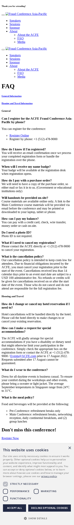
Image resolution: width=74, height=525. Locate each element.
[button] (37, 518)
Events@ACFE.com (23, 356)
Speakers (15, 20)
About (13, 31)
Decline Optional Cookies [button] (49, 508)
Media (21, 42)
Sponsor (14, 27)
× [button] (69, 448)
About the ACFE (28, 34)
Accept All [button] (14, 508)
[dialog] (37, 484)
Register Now (10, 438)
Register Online (19, 135)
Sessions (14, 24)
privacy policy (49, 476)
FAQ (20, 38)
